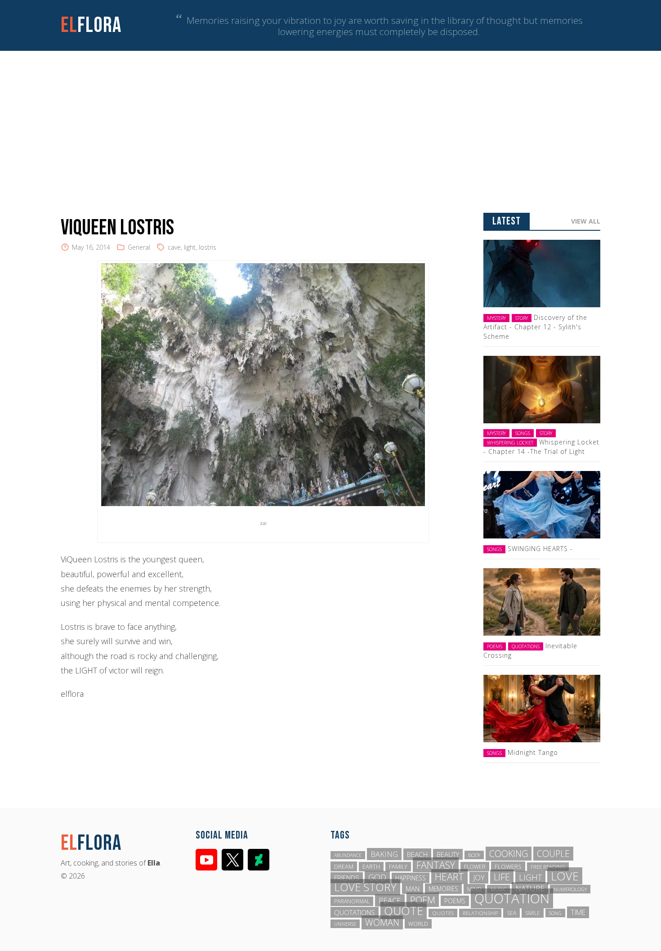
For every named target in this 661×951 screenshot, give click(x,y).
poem (422, 899)
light (190, 247)
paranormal (352, 901)
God (377, 877)
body (474, 855)
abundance (348, 855)
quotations (354, 912)
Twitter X (232, 859)
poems (454, 901)
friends (346, 877)
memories (443, 888)
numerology (570, 889)
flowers (508, 866)
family (398, 866)
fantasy (435, 864)
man (413, 888)
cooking (508, 854)
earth (371, 866)
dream (343, 866)
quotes (443, 913)
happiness (410, 878)
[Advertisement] (330, 118)
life (502, 876)
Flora (91, 25)
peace (390, 900)
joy (479, 878)
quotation (511, 898)
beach (417, 854)
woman (382, 922)
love (565, 876)
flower (475, 866)
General (139, 247)
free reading (548, 866)
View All (585, 221)
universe (345, 923)
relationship (480, 913)
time (578, 912)
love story (365, 887)
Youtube (206, 859)
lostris (207, 247)
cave (174, 247)
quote (403, 910)
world (418, 924)
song (555, 913)
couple (553, 854)
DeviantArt (258, 859)
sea (511, 913)
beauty (448, 854)
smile (532, 913)
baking (384, 854)
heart (449, 876)
